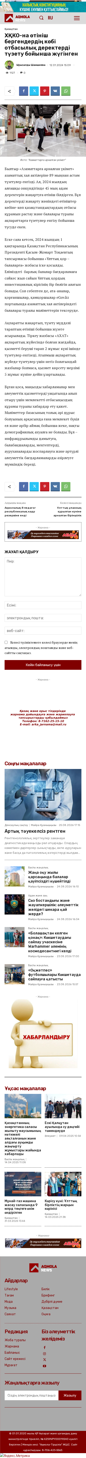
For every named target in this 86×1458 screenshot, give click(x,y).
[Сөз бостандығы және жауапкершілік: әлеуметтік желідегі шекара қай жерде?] (15, 904)
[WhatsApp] (65, 91)
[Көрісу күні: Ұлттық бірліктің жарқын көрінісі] (63, 1184)
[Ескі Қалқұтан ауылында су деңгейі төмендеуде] (63, 1106)
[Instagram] (45, 1354)
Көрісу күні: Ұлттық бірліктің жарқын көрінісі (61, 1205)
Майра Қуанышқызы (43, 825)
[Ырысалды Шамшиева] (10, 65)
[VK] (55, 91)
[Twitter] (34, 91)
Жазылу (70, 1396)
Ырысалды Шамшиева (31, 65)
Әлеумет (50, 1136)
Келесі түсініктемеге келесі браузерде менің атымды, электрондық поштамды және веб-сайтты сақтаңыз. (41, 647)
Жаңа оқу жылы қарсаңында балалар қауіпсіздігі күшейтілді (49, 876)
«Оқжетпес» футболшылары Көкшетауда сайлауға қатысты (54, 974)
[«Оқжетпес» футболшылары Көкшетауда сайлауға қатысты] (15, 974)
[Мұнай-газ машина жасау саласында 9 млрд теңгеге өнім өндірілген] (23, 1184)
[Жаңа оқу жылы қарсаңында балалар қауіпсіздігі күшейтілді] (15, 876)
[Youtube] (45, 1366)
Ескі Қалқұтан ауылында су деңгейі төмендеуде (62, 1127)
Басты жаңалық (38, 867)
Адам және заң (37, 895)
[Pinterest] (44, 91)
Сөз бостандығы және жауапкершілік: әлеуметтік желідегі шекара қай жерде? (53, 907)
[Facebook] (23, 91)
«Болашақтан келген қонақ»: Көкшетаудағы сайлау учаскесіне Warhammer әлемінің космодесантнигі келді (49, 942)
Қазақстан (11, 29)
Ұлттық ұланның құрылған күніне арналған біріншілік (67, 511)
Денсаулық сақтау (16, 825)
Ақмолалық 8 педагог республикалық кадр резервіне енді (20, 511)
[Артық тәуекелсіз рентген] (43, 794)
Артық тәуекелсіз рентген (35, 831)
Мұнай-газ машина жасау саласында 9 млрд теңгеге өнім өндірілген (21, 1207)
